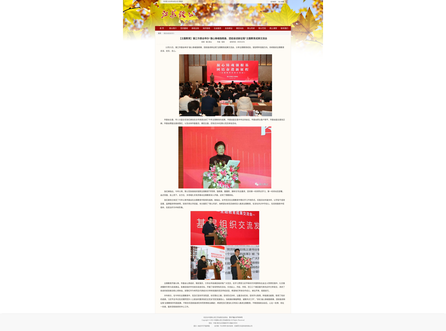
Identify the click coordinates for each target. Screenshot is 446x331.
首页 (159, 33)
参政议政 (195, 28)
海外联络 (206, 28)
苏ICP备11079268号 (236, 317)
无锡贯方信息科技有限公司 (243, 326)
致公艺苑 (262, 28)
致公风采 (251, 28)
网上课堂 (273, 28)
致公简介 (173, 28)
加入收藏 (281, 2)
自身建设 (228, 28)
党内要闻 (184, 28)
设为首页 (273, 2)
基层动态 (240, 28)
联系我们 (284, 28)
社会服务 (217, 28)
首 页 (162, 28)
